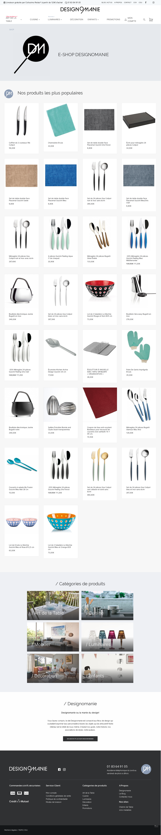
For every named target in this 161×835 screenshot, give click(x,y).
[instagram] (155, 2)
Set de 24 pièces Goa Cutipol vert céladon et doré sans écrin (99, 489)
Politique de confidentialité (56, 799)
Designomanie (125, 791)
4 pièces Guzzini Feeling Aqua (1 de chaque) (60, 257)
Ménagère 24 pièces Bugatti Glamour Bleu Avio (138, 428)
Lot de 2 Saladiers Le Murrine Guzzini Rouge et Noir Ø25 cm (99, 315)
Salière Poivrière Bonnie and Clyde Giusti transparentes (59, 428)
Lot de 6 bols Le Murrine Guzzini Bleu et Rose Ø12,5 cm (21, 546)
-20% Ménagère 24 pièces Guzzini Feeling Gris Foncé (59, 488)
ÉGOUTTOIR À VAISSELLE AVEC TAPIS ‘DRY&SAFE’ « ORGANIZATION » (97, 372)
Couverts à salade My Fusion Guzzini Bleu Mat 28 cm (21, 488)
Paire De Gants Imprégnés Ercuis (137, 371)
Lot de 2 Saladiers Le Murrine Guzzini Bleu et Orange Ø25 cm (60, 547)
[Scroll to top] (156, 825)
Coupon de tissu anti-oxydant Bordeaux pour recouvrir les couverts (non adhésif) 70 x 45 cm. (99, 430)
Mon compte (51, 793)
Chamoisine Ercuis (55, 143)
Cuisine (85, 796)
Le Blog (122, 794)
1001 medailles (125, 810)
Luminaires (87, 799)
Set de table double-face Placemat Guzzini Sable (19, 199)
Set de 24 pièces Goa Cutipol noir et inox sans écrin (99, 199)
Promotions (87, 808)
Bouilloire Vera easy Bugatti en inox (138, 315)
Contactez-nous (125, 797)
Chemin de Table (126, 807)
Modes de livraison (53, 802)
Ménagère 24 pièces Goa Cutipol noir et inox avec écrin (21, 257)
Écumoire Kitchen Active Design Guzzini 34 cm (58, 371)
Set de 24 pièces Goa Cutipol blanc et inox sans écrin (60, 315)
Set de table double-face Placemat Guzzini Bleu (58, 199)
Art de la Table (88, 793)
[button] (21, 120)
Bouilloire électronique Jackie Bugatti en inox (21, 315)
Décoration (87, 802)
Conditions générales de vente (58, 796)
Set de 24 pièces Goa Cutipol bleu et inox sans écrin (138, 488)
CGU (26, 830)
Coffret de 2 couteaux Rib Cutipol (19, 144)
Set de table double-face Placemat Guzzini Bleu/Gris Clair (137, 200)
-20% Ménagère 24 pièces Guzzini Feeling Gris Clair (20, 371)
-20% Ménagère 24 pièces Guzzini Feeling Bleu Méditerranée (137, 258)
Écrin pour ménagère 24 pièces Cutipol (136, 144)
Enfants (85, 805)
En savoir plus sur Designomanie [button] (80, 739)
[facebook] (147, 2)
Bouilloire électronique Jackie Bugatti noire (21, 428)
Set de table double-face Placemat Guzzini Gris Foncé (98, 144)
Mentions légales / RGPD (13, 830)
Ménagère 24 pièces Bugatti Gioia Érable (98, 257)
